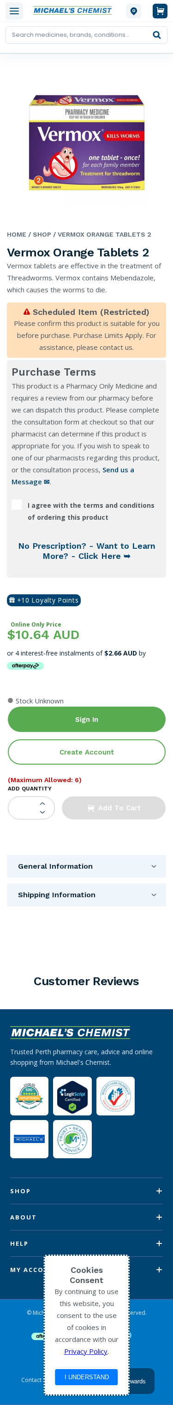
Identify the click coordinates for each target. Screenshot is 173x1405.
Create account (87, 752)
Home (16, 234)
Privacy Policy (85, 1351)
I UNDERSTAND (87, 1377)
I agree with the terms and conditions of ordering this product (91, 511)
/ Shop (38, 234)
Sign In (86, 719)
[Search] (157, 35)
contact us (116, 347)
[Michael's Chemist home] (75, 10)
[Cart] (160, 11)
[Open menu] (14, 11)
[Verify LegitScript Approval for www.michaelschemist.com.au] (72, 1095)
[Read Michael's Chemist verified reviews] (29, 1096)
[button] (114, 807)
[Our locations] (133, 11)
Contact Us (35, 1380)
